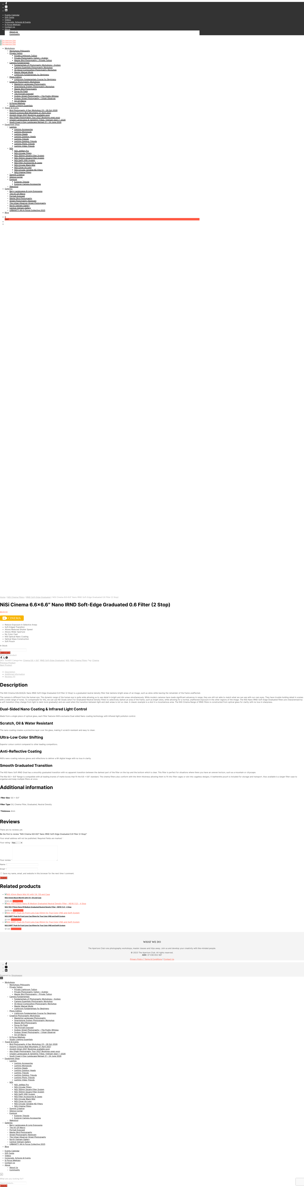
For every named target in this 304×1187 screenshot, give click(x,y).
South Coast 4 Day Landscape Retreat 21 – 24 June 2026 (35, 122)
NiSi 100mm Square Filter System (29, 155)
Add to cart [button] (18, 901)
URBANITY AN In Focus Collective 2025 (27, 210)
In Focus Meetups (12, 24)
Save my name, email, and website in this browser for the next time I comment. (38, 873)
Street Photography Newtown (23, 200)
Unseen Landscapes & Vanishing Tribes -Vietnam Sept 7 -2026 (38, 120)
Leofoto (13, 127)
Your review (6, 860)
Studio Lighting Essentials (21, 105)
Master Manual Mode (23, 72)
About (7, 29)
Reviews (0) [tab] (10, 676)
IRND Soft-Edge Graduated (38, 597)
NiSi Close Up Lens (22, 167)
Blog (7, 212)
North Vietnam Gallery (20, 205)
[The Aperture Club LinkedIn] (6, 11)
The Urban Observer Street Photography (28, 203)
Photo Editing (16, 77)
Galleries (8, 189)
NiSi (11, 148)
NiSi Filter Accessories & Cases (28, 162)
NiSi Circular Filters (22, 153)
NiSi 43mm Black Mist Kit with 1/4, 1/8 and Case (23, 898)
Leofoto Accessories (23, 129)
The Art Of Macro (17, 193)
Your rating (6, 842)
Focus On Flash (21, 91)
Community (15, 34)
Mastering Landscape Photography (30, 84)
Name (3, 864)
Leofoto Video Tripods (24, 146)
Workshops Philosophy (20, 51)
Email (3, 869)
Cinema (95, 660)
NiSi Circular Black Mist (24, 165)
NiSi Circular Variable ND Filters (28, 170)
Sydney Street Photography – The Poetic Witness (36, 96)
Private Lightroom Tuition (25, 55)
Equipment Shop (12, 124)
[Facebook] (1, 658)
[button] (5, 217)
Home (2, 597)
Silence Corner (16, 177)
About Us (14, 31)
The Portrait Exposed (23, 93)
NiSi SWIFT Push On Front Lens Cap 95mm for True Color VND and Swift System (35, 925)
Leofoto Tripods (21, 139)
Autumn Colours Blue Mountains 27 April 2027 (30, 112)
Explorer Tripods (21, 181)
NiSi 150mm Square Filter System (29, 158)
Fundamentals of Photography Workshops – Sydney (37, 65)
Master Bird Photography (25, 89)
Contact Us (10, 27)
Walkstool (14, 186)
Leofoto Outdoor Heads (25, 136)
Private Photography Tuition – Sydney (31, 58)
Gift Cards (9, 17)
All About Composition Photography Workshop (35, 70)
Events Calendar (12, 15)
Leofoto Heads (21, 134)
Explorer (13, 179)
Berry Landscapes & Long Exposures (26, 191)
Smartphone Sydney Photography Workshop (34, 86)
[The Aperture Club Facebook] (6, 4)
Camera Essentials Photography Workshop (33, 67)
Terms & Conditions (153, 959)
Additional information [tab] (15, 674)
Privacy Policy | (137, 959)
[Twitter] (4, 658)
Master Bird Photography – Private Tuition (33, 60)
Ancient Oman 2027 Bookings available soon (30, 115)
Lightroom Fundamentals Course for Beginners (35, 79)
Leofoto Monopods (23, 131)
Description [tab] (10, 672)
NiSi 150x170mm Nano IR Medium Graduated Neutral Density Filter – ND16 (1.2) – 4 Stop (38, 907)
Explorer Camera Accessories (27, 184)
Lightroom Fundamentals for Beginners (31, 74)
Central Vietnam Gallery (20, 208)
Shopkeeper (16, 975)
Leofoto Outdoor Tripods (25, 141)
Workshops (10, 48)
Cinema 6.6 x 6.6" (31, 660)
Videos (8, 20)
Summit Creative (17, 174)
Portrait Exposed (17, 196)
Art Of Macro (20, 100)
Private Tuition (16, 53)
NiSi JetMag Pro (21, 150)
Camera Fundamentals (19, 62)
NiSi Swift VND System (24, 160)
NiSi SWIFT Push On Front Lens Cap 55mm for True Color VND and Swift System (35, 916)
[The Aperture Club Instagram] (6, 7)
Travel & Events (12, 108)
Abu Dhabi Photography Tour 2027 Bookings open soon (35, 117)
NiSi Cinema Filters (22, 172)
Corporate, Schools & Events (18, 22)
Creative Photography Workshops (25, 81)
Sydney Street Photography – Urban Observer (35, 98)
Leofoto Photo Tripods (24, 143)
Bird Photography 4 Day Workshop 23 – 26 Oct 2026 (33, 110)
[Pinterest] (6, 658)
